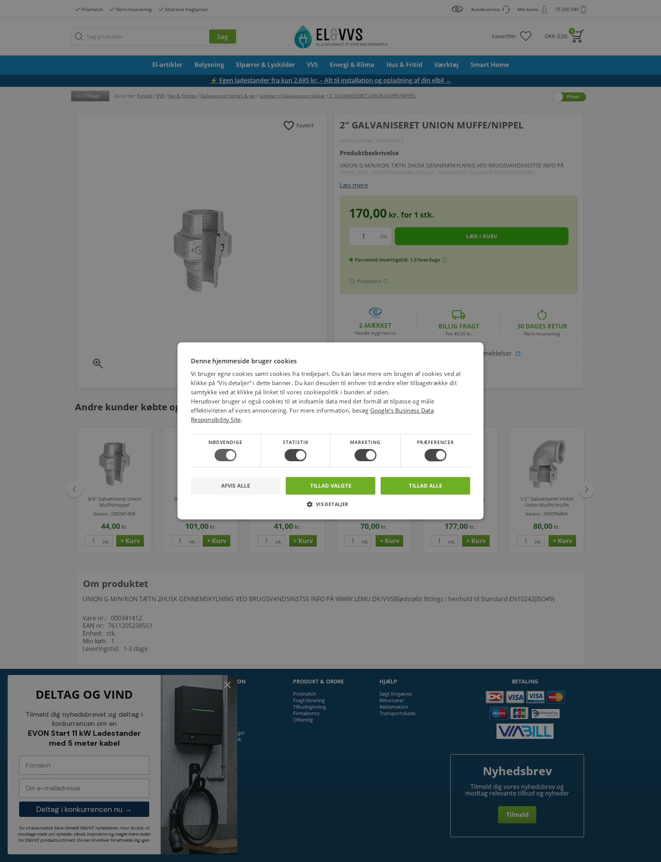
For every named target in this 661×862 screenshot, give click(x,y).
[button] (330, 507)
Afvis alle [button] (235, 486)
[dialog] (330, 430)
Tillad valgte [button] (331, 485)
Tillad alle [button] (425, 485)
